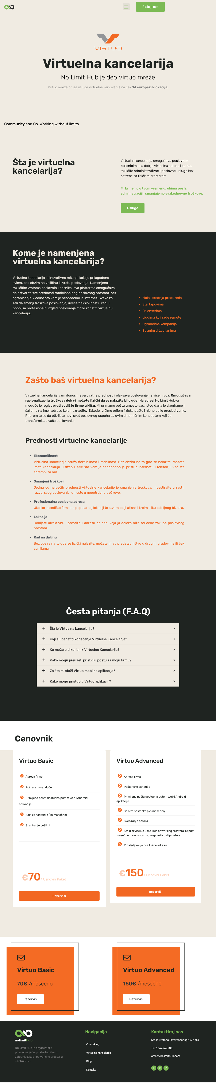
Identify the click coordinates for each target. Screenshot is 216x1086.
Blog (89, 1061)
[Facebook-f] (153, 1068)
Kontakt (91, 1069)
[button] (126, 6)
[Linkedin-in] (166, 1068)
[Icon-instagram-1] (159, 1068)
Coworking (92, 1044)
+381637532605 (162, 1047)
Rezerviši (59, 896)
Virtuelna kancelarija (98, 1052)
